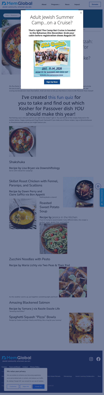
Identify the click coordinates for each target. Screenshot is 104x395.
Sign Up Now (52, 82)
